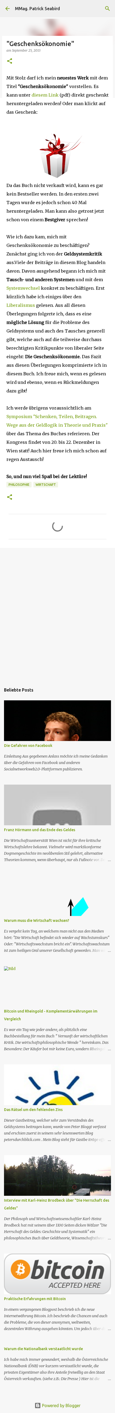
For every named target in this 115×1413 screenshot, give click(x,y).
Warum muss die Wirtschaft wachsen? (36, 920)
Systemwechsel (23, 288)
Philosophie (19, 484)
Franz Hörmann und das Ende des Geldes (39, 830)
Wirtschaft (46, 484)
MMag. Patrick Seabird (37, 8)
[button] (9, 61)
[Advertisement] (57, 613)
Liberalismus (21, 305)
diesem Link (45, 95)
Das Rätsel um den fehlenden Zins (33, 1110)
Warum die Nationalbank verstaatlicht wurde (43, 1349)
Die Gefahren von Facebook (28, 745)
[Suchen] (107, 8)
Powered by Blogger (60, 1405)
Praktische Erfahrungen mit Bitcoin (35, 1299)
